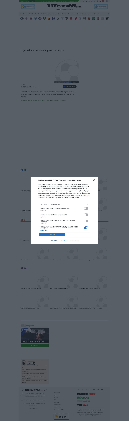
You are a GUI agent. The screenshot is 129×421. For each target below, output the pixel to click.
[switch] (86, 208)
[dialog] (64, 210)
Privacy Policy (74, 240)
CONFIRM (52, 234)
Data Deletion (54, 240)
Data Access (64, 240)
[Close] (94, 180)
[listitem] (64, 204)
